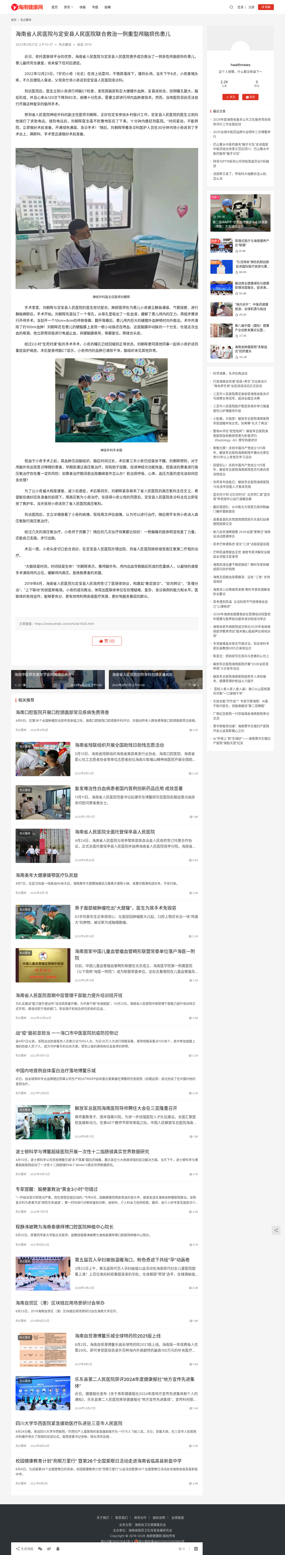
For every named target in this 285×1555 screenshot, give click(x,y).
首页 (54, 7)
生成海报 (26, 1549)
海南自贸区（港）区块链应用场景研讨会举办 (60, 1303)
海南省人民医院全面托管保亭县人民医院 (115, 832)
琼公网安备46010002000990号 (161, 1541)
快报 (82, 7)
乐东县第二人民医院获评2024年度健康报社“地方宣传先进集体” (135, 1383)
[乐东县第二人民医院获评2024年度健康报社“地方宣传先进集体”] (43, 1393)
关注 (232, 97)
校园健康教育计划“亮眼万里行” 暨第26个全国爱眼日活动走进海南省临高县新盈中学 (99, 1461)
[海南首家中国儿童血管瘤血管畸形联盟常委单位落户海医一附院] (43, 965)
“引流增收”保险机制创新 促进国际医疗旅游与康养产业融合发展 (252, 266)
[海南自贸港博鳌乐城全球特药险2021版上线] (43, 1350)
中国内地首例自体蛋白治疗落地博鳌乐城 (56, 1070)
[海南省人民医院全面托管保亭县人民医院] (43, 846)
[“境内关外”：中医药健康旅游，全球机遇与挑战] (221, 309)
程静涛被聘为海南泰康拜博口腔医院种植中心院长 (65, 1227)
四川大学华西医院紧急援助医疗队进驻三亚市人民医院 (69, 1423)
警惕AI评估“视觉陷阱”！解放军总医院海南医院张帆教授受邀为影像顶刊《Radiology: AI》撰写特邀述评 (240, 435)
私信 (252, 97)
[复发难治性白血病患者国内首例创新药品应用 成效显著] (43, 802)
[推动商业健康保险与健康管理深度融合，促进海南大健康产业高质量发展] (221, 288)
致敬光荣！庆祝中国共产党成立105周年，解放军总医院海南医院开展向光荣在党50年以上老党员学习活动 (241, 452)
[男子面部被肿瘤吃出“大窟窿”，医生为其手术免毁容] (43, 922)
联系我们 (121, 1517)
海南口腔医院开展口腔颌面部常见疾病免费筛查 (62, 712)
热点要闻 (65, 44)
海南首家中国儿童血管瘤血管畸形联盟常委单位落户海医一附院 (135, 955)
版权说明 (159, 1517)
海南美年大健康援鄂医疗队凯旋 (47, 875)
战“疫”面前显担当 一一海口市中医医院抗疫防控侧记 (67, 1033)
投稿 (107, 7)
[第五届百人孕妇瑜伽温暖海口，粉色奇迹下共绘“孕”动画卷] (43, 1274)
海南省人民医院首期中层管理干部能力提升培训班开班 (69, 995)
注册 (251, 7)
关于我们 (103, 1517)
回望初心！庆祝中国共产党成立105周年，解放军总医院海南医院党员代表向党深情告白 (241, 469)
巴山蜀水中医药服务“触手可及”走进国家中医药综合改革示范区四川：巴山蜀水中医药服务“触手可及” (241, 148)
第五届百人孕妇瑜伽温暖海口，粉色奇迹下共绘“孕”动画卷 (132, 1260)
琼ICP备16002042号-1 (117, 1541)
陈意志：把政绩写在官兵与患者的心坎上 (241, 656)
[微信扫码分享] (40, 1549)
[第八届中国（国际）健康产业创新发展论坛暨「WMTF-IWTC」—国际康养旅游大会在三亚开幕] (221, 331)
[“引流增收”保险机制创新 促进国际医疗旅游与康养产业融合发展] (221, 267)
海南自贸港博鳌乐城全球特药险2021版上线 (118, 1336)
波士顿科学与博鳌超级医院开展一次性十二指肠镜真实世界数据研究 (82, 1151)
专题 (95, 7)
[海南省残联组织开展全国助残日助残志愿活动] (43, 759)
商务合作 (140, 1517)
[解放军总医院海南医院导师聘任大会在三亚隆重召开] (43, 1122)
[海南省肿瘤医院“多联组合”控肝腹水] (221, 352)
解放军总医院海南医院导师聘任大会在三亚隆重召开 (126, 1108)
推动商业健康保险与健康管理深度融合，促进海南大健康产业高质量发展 (252, 287)
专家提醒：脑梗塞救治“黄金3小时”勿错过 (57, 1189)
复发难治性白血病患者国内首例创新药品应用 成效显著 (129, 788)
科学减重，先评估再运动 (230, 373)
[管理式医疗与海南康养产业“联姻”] (221, 246)
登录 (240, 7)
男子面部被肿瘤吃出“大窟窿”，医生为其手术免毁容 (125, 908)
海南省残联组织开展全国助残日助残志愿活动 (119, 745)
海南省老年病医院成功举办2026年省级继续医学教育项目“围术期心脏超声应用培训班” (242, 631)
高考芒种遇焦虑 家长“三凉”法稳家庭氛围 (241, 544)
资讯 (67, 7)
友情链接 (177, 1517)
